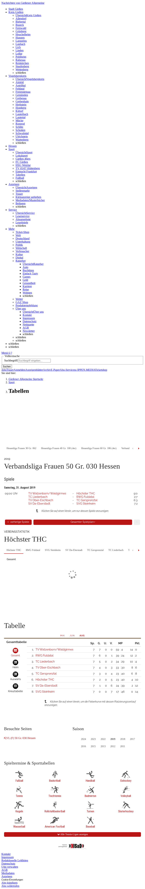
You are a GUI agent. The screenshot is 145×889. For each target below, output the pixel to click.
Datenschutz (29, 321)
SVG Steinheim (85, 503)
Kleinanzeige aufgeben (28, 197)
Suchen (7, 366)
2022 (103, 739)
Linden (20, 50)
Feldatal (20, 88)
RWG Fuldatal (85, 497)
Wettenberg (22, 69)
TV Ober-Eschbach (40, 500)
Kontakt (27, 314)
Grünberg (21, 31)
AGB (26, 327)
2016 (83, 746)
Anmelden (19, 369)
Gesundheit (29, 283)
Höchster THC (85, 493)
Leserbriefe (22, 222)
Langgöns (21, 40)
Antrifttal (21, 85)
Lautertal (20, 117)
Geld (25, 279)
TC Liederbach (37, 497)
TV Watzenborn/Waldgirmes (47, 493)
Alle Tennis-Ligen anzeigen (74, 834)
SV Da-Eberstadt (39, 503)
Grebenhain (22, 101)
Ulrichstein (22, 136)
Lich (18, 47)
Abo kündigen (9, 882)
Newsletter (29, 330)
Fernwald (21, 28)
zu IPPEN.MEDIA (84, 369)
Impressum (29, 318)
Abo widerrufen (10, 885)
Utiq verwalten (9, 866)
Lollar (19, 53)
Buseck (20, 24)
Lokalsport (22, 155)
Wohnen (27, 292)
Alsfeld (20, 82)
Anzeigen (6, 876)
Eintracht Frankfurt (26, 171)
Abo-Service (67, 369)
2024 (83, 739)
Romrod (20, 123)
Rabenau (20, 59)
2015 (93, 746)
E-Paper (55, 369)
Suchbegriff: (11, 360)
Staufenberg (22, 66)
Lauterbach (22, 114)
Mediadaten (7, 873)
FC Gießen (22, 161)
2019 (112, 739)
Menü (4, 352)
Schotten (20, 130)
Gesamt (11, 559)
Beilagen (20, 203)
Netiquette (28, 324)
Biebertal (21, 21)
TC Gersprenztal (86, 500)
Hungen (20, 37)
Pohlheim (21, 56)
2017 (132, 739)
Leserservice (23, 216)
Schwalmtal (22, 133)
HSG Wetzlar (23, 165)
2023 (93, 739)
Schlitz (19, 126)
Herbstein (21, 104)
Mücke (19, 120)
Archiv (47, 369)
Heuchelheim (23, 34)
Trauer (19, 193)
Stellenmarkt (23, 190)
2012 (112, 746)
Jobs (3, 369)
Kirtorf (19, 110)
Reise (26, 289)
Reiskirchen (22, 63)
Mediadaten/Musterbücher (30, 200)
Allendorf (21, 18)
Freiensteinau (23, 91)
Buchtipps (28, 270)
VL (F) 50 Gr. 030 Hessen (21, 738)
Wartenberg (22, 139)
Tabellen (20, 174)
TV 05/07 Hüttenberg (28, 168)
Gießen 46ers (23, 158)
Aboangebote (23, 219)
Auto (25, 267)
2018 (122, 739)
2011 (122, 746)
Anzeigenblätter (34, 369)
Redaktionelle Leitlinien (14, 860)
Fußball (20, 177)
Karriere (27, 286)
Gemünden (22, 95)
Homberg (21, 107)
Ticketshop (101, 369)
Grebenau (21, 98)
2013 (103, 746)
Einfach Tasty (30, 273)
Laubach (20, 44)
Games (26, 276)
